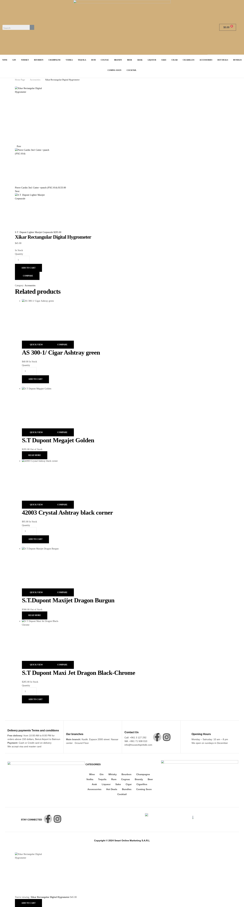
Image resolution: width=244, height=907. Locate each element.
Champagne (143, 774)
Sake (118, 784)
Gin (102, 774)
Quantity (19, 254)
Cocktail (122, 794)
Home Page (20, 79)
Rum (113, 779)
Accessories (35, 79)
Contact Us (131, 732)
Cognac (125, 779)
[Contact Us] (126, 727)
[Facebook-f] (157, 737)
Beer (150, 779)
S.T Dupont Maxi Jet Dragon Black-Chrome (78, 672)
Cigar (129, 784)
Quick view (36, 344)
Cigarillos (141, 784)
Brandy (139, 779)
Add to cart (28, 268)
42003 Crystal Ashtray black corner (67, 512)
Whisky (112, 774)
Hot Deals (111, 789)
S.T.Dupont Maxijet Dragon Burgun (68, 600)
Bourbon (126, 774)
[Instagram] (167, 737)
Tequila (102, 779)
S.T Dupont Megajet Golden (58, 440)
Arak (94, 784)
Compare (28, 276)
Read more (34, 455)
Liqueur (106, 784)
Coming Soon (144, 789)
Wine (92, 774)
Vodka (89, 779)
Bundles (126, 789)
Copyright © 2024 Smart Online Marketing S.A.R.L (122, 840)
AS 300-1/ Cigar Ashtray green (61, 352)
